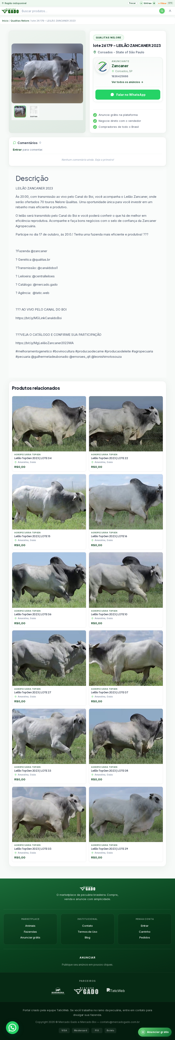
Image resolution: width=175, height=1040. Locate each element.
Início (5, 20)
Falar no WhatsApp (131, 94)
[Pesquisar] (162, 11)
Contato (87, 925)
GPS (170, 3)
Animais (30, 925)
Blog (87, 937)
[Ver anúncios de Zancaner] (102, 67)
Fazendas (30, 931)
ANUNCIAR (87, 957)
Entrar (17, 149)
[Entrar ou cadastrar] (170, 11)
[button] (12, 1027)
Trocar (132, 3)
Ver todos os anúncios (127, 82)
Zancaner (120, 66)
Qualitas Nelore (20, 20)
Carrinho (144, 931)
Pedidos (144, 937)
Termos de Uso (87, 931)
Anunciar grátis (30, 937)
